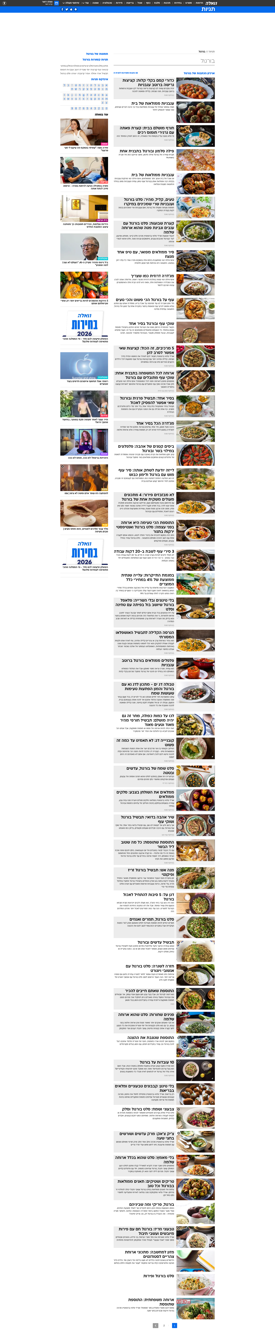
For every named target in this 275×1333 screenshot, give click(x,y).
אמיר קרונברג (84, 73)
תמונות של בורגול (97, 54)
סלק (69, 65)
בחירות (178, 3)
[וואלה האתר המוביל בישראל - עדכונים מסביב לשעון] (211, 3)
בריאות (130, 3)
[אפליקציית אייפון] (71, 9)
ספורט (188, 3)
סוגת (95, 65)
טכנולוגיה (107, 3)
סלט (100, 65)
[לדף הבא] (155, 1325)
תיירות (119, 3)
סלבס (157, 3)
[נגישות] (4, 3)
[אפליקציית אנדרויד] (76, 9)
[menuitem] (197, 3)
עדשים (83, 65)
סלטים (90, 65)
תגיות (212, 52)
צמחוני (63, 65)
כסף (148, 3)
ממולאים (75, 65)
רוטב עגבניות (73, 69)
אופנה (95, 3)
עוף (99, 69)
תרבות (167, 3)
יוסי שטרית (85, 69)
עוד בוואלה (101, 114)
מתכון (105, 65)
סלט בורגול (65, 73)
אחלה (93, 73)
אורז (99, 73)
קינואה (105, 69)
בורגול (202, 52)
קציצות (94, 69)
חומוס (63, 69)
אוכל (140, 3)
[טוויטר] (67, 9)
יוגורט (74, 73)
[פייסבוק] (62, 9)
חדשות (199, 3)
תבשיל (105, 73)
